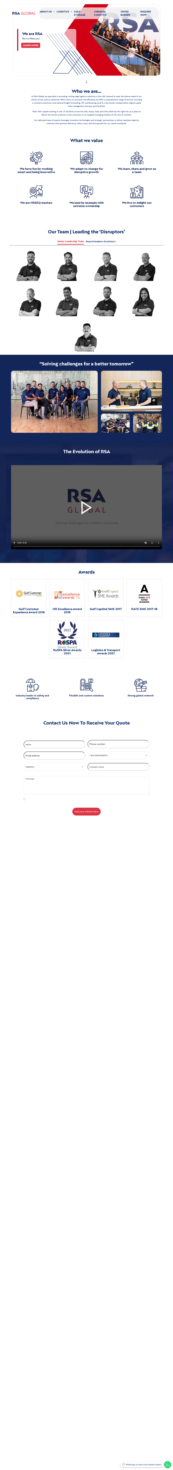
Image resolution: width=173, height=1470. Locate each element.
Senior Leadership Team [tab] (70, 241)
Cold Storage (79, 13)
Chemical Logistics (100, 13)
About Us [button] (46, 11)
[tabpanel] (86, 299)
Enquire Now (145, 13)
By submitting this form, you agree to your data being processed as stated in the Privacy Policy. (67, 799)
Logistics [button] (63, 11)
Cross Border (125, 13)
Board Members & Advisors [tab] (101, 241)
